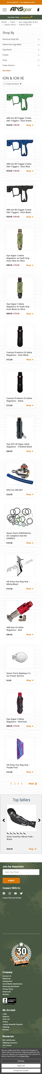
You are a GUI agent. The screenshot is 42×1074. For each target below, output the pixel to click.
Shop (32, 849)
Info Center (7, 1045)
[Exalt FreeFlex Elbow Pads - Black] (21, 818)
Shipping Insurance (10, 1043)
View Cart (6, 1019)
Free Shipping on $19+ (27, 2)
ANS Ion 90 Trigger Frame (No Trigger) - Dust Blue (18, 165)
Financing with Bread (11, 986)
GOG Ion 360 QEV (14, 490)
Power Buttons (9, 65)
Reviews (6, 994)
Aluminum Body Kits (11, 39)
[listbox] (13, 83)
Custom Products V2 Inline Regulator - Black (19, 399)
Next (32, 783)
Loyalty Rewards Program (13, 1024)
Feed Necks (7, 49)
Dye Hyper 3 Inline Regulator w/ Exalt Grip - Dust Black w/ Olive (18, 306)
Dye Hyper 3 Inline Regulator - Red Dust (16, 720)
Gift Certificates (9, 1040)
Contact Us (7, 976)
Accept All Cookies (21, 1070)
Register (6, 1016)
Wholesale (7, 979)
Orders (5, 1022)
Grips (5, 60)
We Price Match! (12, 2)
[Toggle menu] (5, 9)
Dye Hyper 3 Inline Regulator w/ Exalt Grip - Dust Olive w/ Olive (18, 258)
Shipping (6, 1027)
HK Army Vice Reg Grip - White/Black (18, 582)
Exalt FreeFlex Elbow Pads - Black (20, 837)
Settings (21, 1061)
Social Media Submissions (12, 984)
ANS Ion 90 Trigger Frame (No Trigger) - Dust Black (18, 211)
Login (5, 1014)
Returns (6, 1029)
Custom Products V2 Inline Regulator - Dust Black (19, 353)
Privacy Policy (8, 989)
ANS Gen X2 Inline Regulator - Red (14, 628)
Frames (6, 55)
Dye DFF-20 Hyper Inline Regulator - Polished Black (19, 445)
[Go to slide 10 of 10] (3, 820)
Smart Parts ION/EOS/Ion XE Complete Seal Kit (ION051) (18, 536)
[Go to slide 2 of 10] (39, 820)
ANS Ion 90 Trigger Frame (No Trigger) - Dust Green (18, 119)
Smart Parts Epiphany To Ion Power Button (18, 674)
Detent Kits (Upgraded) (12, 44)
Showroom (7, 992)
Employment (7, 981)
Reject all (21, 1066)
